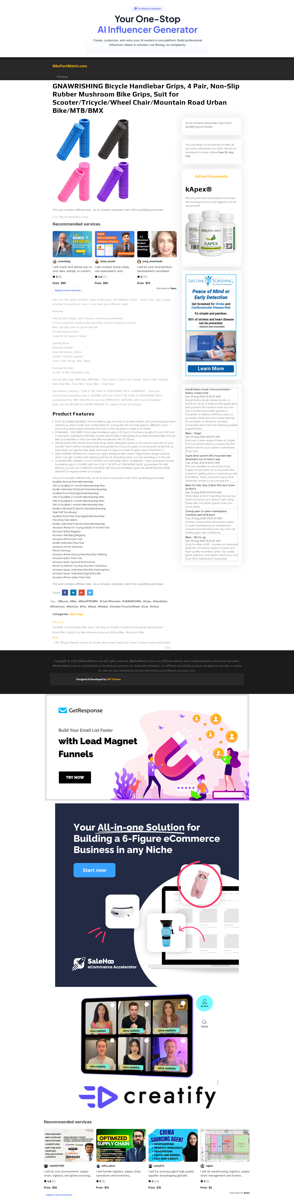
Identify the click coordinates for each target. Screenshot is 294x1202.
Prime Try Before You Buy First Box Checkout (80, 566)
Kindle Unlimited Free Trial (68, 543)
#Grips (147, 601)
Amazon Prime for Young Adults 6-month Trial (81, 527)
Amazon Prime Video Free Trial (71, 577)
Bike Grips (76, 614)
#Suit (144, 606)
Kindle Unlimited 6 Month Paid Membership (79, 524)
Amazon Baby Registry (67, 531)
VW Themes (113, 679)
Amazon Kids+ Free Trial (67, 558)
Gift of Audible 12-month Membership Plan (79, 485)
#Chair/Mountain (110, 601)
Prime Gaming (61, 550)
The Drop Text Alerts (65, 520)
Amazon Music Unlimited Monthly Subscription (81, 569)
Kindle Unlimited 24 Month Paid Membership (80, 489)
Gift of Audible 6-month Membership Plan (78, 501)
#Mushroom (57, 606)
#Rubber (103, 606)
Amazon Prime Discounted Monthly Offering (80, 554)
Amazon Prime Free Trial (67, 539)
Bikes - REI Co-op (196, 537)
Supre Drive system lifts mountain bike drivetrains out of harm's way (208, 457)
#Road (92, 606)
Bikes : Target (193, 433)
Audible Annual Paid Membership (73, 481)
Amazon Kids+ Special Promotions (74, 562)
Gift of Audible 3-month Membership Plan (78, 497)
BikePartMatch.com (70, 66)
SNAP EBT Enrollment (65, 512)
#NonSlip (72, 606)
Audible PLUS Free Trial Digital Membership (79, 516)
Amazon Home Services (68, 546)
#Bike (73, 601)
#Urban (154, 606)
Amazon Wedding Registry (69, 535)
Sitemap (62, 76)
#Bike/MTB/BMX (88, 601)
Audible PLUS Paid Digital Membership (76, 493)
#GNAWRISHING (131, 601)
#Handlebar (160, 601)
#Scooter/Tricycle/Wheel (125, 606)
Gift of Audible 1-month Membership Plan (78, 504)
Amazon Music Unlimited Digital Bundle (77, 573)
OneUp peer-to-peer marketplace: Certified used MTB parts (206, 513)
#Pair (83, 606)
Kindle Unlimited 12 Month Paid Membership (79, 508)
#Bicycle (63, 601)
